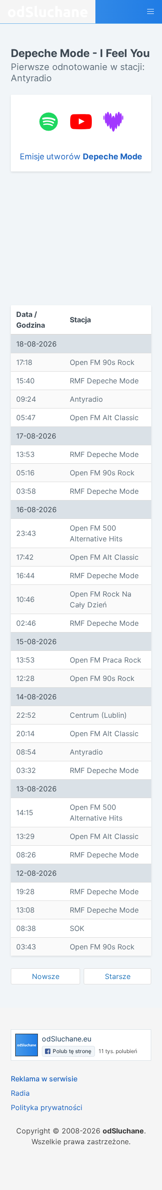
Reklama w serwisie (44, 1078)
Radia (20, 1093)
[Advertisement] (81, 238)
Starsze (117, 976)
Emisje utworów (81, 156)
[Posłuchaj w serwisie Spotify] (48, 122)
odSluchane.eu (66, 1038)
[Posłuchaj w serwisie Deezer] (113, 122)
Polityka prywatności (46, 1107)
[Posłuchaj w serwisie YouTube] (81, 122)
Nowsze (45, 976)
